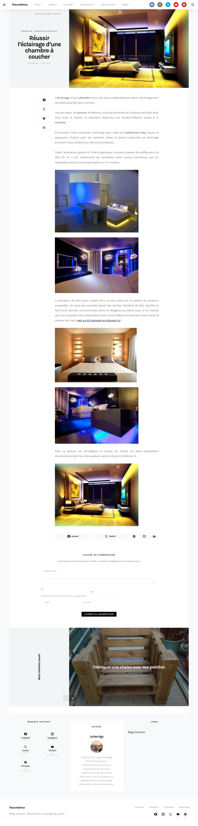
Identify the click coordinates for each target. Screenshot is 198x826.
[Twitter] (168, 4)
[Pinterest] (184, 4)
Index (125, 5)
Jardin (52, 5)
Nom (92, 592)
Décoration (26, 31)
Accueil (139, 807)
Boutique (184, 807)
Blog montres (136, 732)
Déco (38, 5)
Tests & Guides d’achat (48, 14)
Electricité (86, 5)
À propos (169, 807)
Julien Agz (33, 63)
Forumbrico (19, 4)
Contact (154, 807)
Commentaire (51, 571)
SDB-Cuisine (107, 5)
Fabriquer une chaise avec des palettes (129, 666)
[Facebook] (151, 4)
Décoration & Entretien (45, 31)
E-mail (47, 602)
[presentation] (66, 698)
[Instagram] (159, 4)
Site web (87, 602)
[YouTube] (176, 4)
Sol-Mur (68, 5)
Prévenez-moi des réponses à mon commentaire (64, 596)
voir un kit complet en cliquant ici (98, 320)
